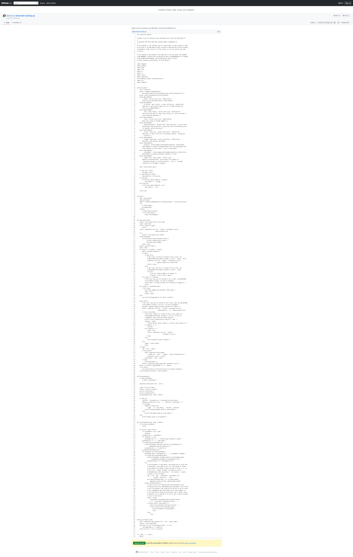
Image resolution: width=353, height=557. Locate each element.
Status (168, 552)
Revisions (17, 22)
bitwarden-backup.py (25, 16)
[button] (334, 22)
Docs (179, 552)
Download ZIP (345, 22)
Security (162, 552)
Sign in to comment (190, 543)
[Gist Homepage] (6, 3)
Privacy (157, 552)
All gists (42, 3)
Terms (152, 552)
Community (174, 552)
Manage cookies (192, 552)
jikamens (10, 16)
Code (7, 22)
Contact (184, 552)
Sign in (340, 3)
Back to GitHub (51, 3)
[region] (176, 285)
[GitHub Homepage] (137, 552)
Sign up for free (139, 543)
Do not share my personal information (207, 552)
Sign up (348, 3)
